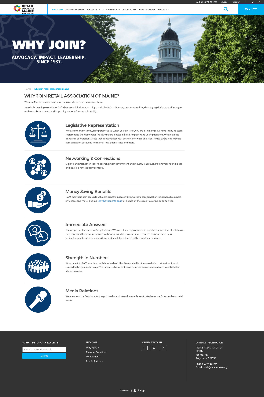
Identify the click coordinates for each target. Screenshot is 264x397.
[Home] (24, 9)
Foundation (92, 356)
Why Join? (57, 9)
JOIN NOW (251, 9)
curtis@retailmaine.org (215, 367)
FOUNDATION (129, 9)
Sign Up (44, 356)
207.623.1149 (210, 2)
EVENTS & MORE (147, 9)
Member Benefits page (110, 201)
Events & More (93, 361)
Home (27, 89)
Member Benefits (75, 9)
